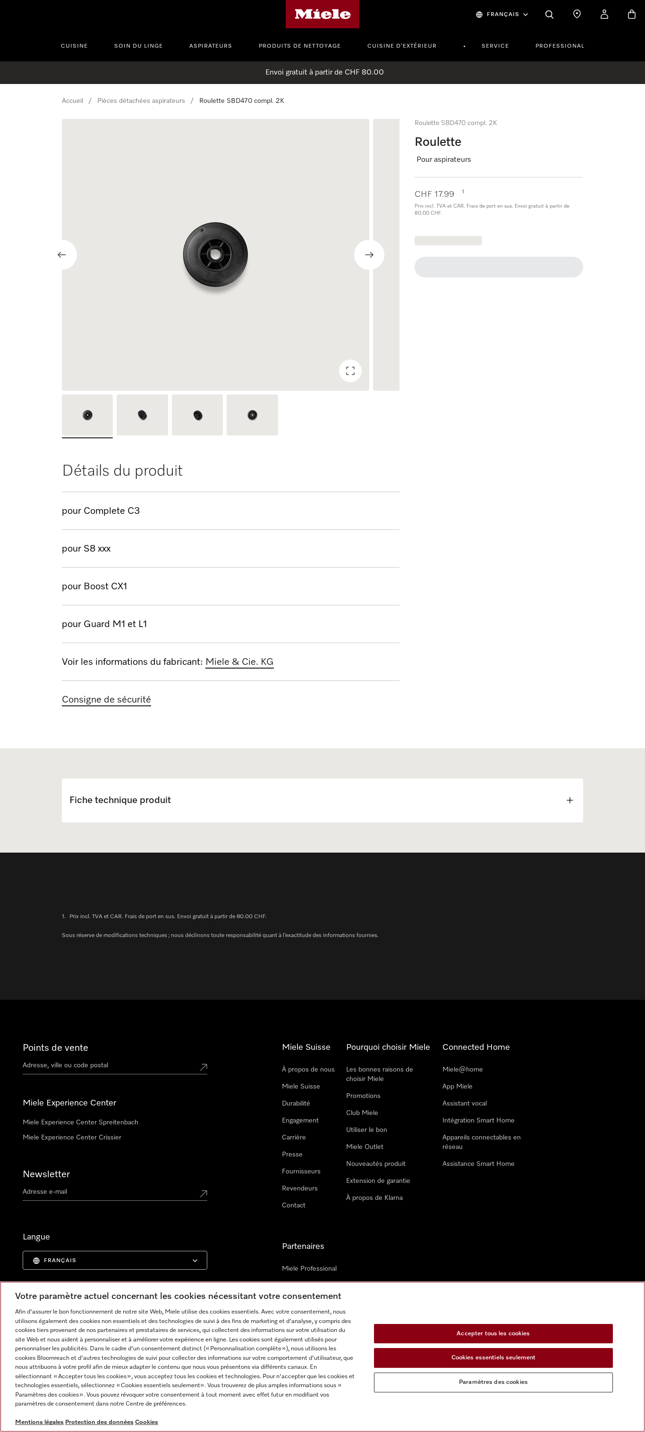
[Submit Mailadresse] (203, 1194)
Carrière (294, 1137)
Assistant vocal (464, 1103)
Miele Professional (309, 1268)
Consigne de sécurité (106, 699)
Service (495, 46)
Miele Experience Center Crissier (72, 1137)
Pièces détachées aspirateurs (141, 101)
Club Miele (362, 1113)
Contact (294, 1205)
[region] (230, 255)
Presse (292, 1154)
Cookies (146, 1422)
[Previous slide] (62, 255)
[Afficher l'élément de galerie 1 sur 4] (87, 416)
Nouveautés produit (376, 1164)
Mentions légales (39, 1422)
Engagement (300, 1120)
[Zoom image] (350, 371)
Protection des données (99, 1422)
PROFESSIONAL (560, 46)
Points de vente (55, 1048)
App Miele (457, 1086)
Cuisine (74, 46)
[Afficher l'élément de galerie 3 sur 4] (197, 416)
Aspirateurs (210, 46)
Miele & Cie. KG (239, 662)
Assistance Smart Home (478, 1164)
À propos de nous (308, 1069)
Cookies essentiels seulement (493, 1358)
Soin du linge (138, 46)
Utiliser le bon (366, 1130)
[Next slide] (369, 255)
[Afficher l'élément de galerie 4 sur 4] (252, 416)
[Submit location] (203, 1067)
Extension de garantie (378, 1181)
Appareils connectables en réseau (481, 1142)
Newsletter (46, 1174)
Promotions (363, 1096)
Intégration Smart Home (478, 1120)
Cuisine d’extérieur (402, 46)
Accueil (72, 101)
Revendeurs (300, 1188)
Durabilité (296, 1103)
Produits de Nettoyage (300, 46)
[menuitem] (79, 44)
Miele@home (462, 1069)
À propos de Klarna (374, 1198)
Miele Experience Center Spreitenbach (80, 1122)
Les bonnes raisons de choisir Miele (379, 1074)
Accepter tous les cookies (493, 1334)
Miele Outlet (364, 1147)
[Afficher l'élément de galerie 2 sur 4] (142, 416)
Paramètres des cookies (493, 1382)
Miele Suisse (301, 1086)
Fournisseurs (301, 1171)
